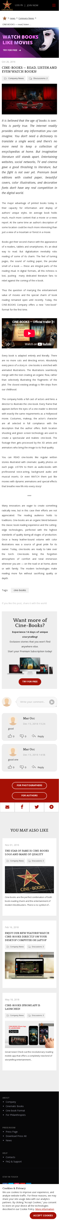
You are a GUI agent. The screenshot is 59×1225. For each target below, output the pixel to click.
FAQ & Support (14, 1161)
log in (19, 5)
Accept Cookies (43, 1215)
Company (11, 1101)
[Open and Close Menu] (54, 5)
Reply (40, 736)
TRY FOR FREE (30, 681)
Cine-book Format (15, 1110)
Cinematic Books (15, 1106)
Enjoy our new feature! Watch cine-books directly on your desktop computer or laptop (27, 937)
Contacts (10, 1157)
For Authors (29, 795)
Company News (16, 78)
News (9, 1140)
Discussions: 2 (41, 78)
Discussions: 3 (38, 861)
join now (32, 5)
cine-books (20, 590)
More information (44, 1209)
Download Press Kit (16, 1136)
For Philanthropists (16, 1114)
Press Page (12, 1131)
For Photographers (29, 785)
